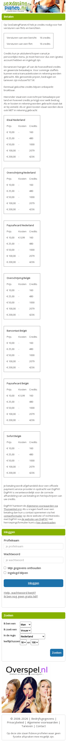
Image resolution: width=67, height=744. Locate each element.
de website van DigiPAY (34, 519)
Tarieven (27, 726)
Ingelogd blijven (17, 573)
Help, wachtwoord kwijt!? (20, 592)
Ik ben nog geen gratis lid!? (21, 596)
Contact (41, 726)
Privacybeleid (15, 722)
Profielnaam (11, 540)
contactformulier (13, 515)
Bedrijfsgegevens (42, 718)
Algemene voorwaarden (42, 722)
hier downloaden (46, 522)
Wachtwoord (12, 554)
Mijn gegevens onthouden (23, 568)
